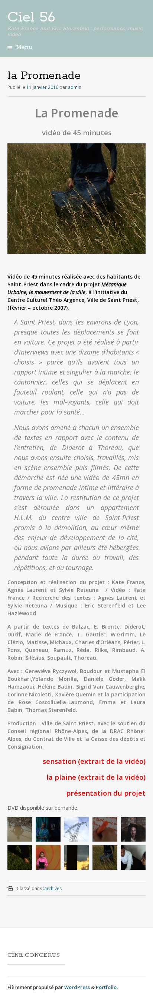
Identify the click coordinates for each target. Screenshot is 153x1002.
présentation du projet (106, 793)
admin (74, 87)
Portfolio (106, 987)
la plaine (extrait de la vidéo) (96, 777)
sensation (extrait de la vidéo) (94, 761)
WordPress (77, 987)
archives (53, 888)
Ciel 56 (31, 17)
